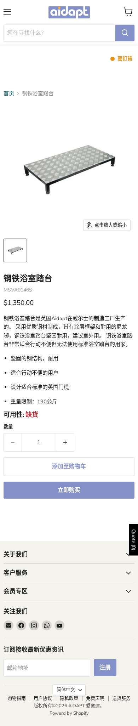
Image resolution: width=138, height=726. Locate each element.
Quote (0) (133, 539)
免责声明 (95, 698)
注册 (105, 667)
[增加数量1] (65, 442)
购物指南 (16, 698)
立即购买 (69, 490)
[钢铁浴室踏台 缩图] (15, 250)
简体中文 (66, 690)
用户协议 (43, 698)
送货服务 (121, 698)
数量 (8, 427)
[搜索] (124, 33)
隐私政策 (69, 698)
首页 (9, 94)
